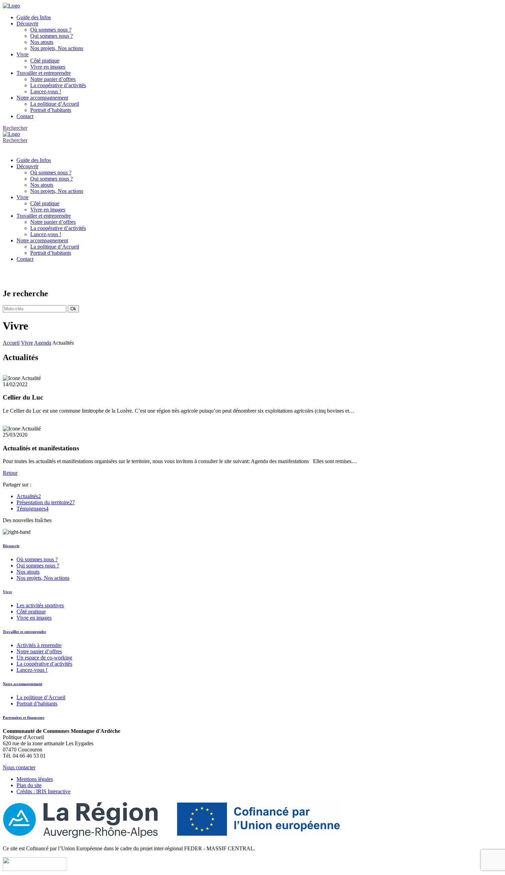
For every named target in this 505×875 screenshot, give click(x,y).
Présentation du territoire (45, 502)
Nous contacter (19, 767)
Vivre (22, 54)
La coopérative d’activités (58, 85)
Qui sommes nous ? (51, 36)
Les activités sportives (40, 605)
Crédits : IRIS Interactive (43, 791)
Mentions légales (34, 779)
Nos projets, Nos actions (56, 48)
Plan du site (29, 785)
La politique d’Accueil (54, 104)
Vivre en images (47, 67)
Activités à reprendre (38, 645)
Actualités (28, 496)
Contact (24, 116)
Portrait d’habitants (50, 110)
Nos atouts (41, 42)
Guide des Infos (33, 17)
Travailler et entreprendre (43, 73)
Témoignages (32, 508)
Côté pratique (44, 61)
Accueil (11, 343)
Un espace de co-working (44, 657)
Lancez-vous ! (45, 91)
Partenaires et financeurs (23, 717)
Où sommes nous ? (50, 30)
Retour (10, 473)
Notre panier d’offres (53, 79)
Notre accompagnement (42, 98)
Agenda (42, 343)
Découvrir (27, 23)
